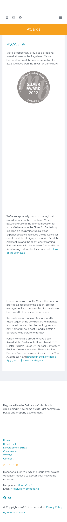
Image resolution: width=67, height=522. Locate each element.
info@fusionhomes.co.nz (25, 488)
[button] (60, 17)
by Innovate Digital (14, 512)
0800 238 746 (24, 485)
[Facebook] (4, 497)
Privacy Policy (54, 507)
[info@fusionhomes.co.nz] (14, 17)
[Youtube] (9, 497)
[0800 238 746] (8, 17)
